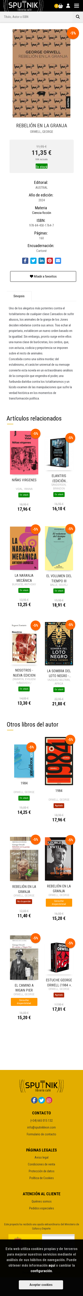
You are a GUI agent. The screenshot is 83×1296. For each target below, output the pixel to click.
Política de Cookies (41, 1178)
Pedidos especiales (41, 1208)
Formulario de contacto (41, 1134)
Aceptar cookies (40, 1285)
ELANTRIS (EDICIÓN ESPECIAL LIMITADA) (59, 478)
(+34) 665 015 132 (41, 1120)
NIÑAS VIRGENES (24, 480)
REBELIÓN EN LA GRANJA (24, 889)
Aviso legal (41, 1157)
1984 (24, 783)
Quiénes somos (42, 1201)
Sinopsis (19, 296)
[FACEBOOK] (34, 1100)
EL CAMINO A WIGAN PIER (24, 987)
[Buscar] (77, 16)
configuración (41, 1271)
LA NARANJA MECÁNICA (24, 577)
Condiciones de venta (41, 1164)
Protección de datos (41, 1171)
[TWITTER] (41, 1100)
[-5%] (24, 453)
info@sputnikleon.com (41, 1127)
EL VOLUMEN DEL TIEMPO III (59, 578)
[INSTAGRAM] (49, 1100)
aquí (51, 1265)
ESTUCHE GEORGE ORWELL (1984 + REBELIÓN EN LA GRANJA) (59, 982)
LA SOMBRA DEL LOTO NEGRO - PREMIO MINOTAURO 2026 (59, 673)
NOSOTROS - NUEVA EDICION (24, 672)
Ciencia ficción (41, 213)
